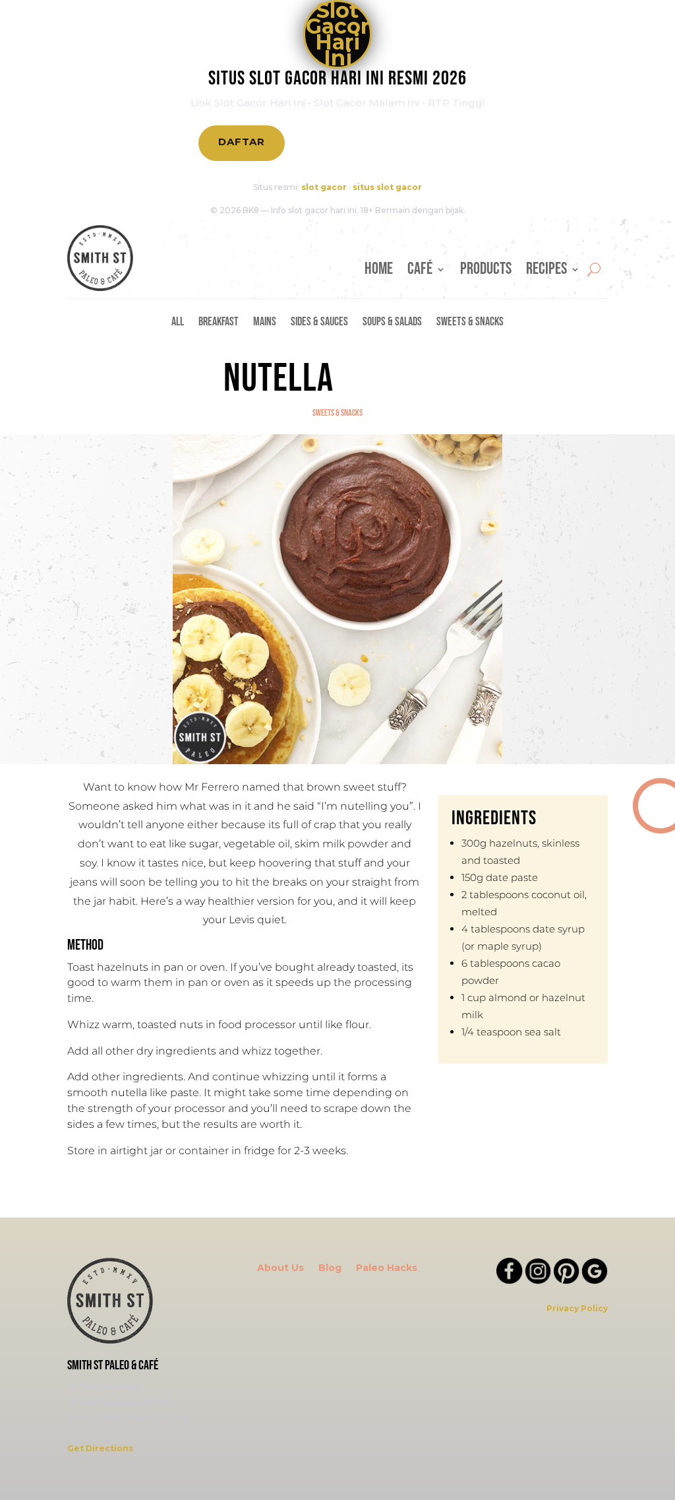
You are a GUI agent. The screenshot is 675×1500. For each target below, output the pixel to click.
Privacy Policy (577, 1308)
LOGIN (332, 143)
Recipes (546, 272)
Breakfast (218, 323)
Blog (329, 1268)
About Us (280, 1268)
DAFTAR (241, 141)
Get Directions (100, 1448)
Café (419, 272)
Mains (264, 323)
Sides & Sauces (319, 323)
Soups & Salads (392, 323)
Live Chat (428, 143)
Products (486, 272)
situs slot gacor (387, 187)
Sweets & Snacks (470, 323)
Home (379, 272)
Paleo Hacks (386, 1268)
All (177, 323)
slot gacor (324, 187)
